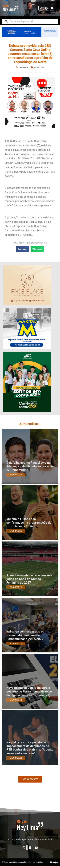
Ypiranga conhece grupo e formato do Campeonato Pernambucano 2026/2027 (24, 635)
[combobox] (30, 21)
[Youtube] (52, 8)
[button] (22, 249)
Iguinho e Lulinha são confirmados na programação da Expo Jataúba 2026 (28, 522)
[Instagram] (40, 8)
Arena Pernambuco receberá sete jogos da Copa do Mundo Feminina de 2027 (29, 578)
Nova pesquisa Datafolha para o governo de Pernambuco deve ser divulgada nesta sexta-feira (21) (29, 691)
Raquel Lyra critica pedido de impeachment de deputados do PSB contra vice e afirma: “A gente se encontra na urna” (29, 747)
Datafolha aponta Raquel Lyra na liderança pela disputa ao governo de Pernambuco (29, 466)
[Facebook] (46, 8)
